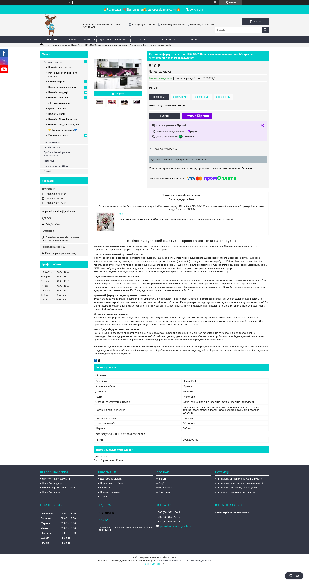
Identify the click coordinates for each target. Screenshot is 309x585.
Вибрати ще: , (168, 105)
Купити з (191, 115)
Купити (164, 115)
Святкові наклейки (58, 135)
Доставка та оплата (113, 39)
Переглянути (194, 9)
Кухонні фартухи (57, 81)
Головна (52, 39)
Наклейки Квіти (56, 114)
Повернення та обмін (111, 483)
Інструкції (49, 160)
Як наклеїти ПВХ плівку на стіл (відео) (237, 487)
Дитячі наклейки (57, 108)
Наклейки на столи (58, 97)
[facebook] (95, 360)
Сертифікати (165, 492)
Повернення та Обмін (56, 165)
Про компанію (52, 141)
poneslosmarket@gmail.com (60, 211)
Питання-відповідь (110, 492)
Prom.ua (172, 557)
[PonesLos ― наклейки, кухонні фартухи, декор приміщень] (51, 34)
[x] (99, 360)
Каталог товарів (79, 39)
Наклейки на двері (58, 92)
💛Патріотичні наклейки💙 (62, 130)
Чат (297, 575)
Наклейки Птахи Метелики (62, 119)
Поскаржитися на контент (170, 560)
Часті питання (52, 147)
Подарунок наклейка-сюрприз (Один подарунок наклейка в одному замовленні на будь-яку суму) (176, 219)
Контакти (168, 39)
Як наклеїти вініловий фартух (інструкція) (239, 478)
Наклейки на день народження (64, 124)
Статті (47, 171)
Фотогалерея (165, 487)
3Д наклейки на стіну (59, 103)
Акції (193, 39)
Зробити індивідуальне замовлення (57, 154)
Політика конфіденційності (198, 560)
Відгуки (162, 478)
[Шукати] (265, 30)
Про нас (143, 39)
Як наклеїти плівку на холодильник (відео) (240, 483)
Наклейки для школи (59, 67)
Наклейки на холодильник (62, 87)
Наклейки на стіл (51, 492)
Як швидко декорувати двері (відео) (236, 492)
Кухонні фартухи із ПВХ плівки (58, 487)
